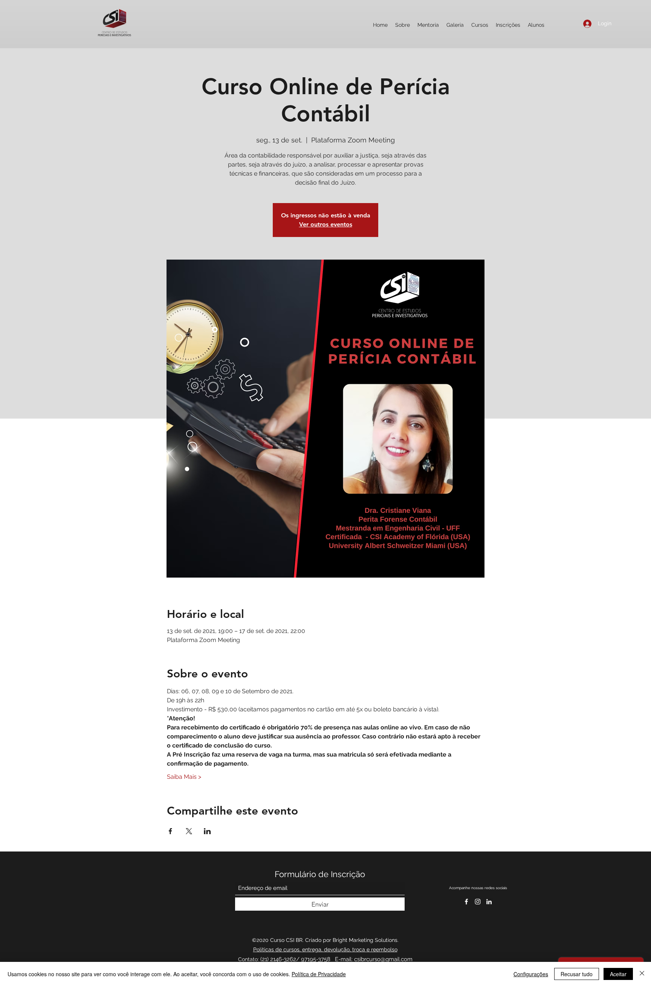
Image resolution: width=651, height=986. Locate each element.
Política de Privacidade (319, 974)
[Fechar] (641, 974)
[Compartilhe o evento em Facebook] (170, 831)
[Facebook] (466, 901)
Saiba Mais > (184, 776)
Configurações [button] (530, 974)
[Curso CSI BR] (489, 901)
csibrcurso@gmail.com (383, 959)
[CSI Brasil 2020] (477, 901)
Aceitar (618, 974)
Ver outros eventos (325, 224)
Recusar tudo (577, 974)
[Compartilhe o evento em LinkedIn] (207, 831)
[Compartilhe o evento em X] (189, 831)
